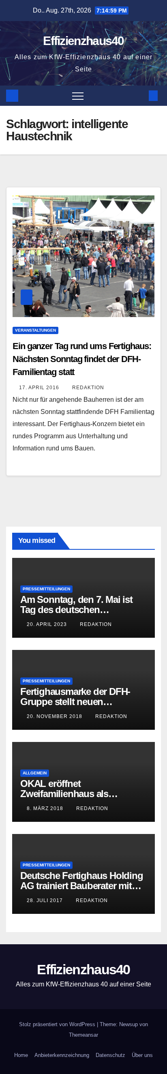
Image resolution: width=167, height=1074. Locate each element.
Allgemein (35, 773)
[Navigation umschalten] (78, 96)
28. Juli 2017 (45, 900)
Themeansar (83, 1035)
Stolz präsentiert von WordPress (58, 1024)
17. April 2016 (40, 387)
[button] (139, 95)
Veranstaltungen (35, 330)
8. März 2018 (46, 808)
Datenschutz (110, 1055)
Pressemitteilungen (46, 589)
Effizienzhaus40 (83, 40)
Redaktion (88, 387)
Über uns (142, 1055)
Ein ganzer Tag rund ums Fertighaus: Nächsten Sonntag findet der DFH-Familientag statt (82, 359)
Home (21, 1055)
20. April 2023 (48, 624)
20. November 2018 (55, 716)
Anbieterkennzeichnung (61, 1055)
